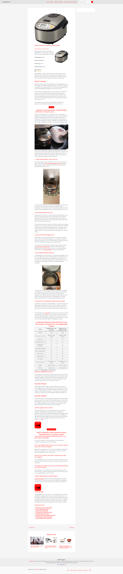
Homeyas (31, 561)
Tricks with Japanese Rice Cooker (42, 513)
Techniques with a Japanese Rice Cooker (44, 512)
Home (48, 2)
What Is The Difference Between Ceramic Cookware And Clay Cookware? (65, 546)
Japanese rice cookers (39, 478)
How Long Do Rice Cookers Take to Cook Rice (36, 546)
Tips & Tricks (73, 2)
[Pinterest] (63, 564)
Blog (69, 2)
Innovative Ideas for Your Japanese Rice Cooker (45, 515)
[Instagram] (60, 564)
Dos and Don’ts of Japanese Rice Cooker (44, 516)
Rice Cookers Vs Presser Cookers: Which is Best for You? (51, 546)
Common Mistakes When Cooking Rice (44, 518)
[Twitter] (59, 564)
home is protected (47, 249)
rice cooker (47, 312)
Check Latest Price (51, 429)
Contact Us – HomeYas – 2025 (84, 570)
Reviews (65, 2)
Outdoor (60, 2)
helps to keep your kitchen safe (42, 246)
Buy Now (51, 107)
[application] (53, 2)
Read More (38, 422)
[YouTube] (65, 564)
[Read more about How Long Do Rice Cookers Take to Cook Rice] (37, 540)
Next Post (72, 527)
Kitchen (56, 2)
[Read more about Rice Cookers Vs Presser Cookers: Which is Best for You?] (51, 540)
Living (51, 2)
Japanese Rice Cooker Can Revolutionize (44, 507)
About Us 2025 (73, 570)
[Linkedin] (62, 564)
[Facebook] (57, 564)
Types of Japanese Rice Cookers (42, 509)
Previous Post (31, 527)
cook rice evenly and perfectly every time (53, 163)
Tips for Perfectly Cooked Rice (42, 510)
